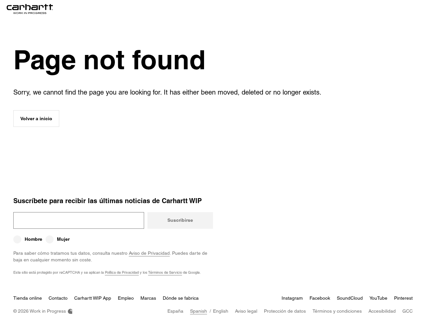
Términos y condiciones (337, 311)
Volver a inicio (36, 118)
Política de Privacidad (122, 272)
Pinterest (403, 298)
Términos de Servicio (165, 272)
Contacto (58, 298)
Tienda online (27, 298)
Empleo (126, 298)
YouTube (378, 298)
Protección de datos (285, 311)
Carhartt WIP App (92, 298)
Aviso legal (246, 311)
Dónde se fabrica (181, 298)
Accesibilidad (382, 311)
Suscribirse (180, 220)
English (220, 311)
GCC (407, 311)
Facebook (320, 298)
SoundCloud (350, 298)
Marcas (148, 298)
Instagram (292, 298)
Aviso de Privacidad (149, 253)
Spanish (198, 311)
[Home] (30, 9)
